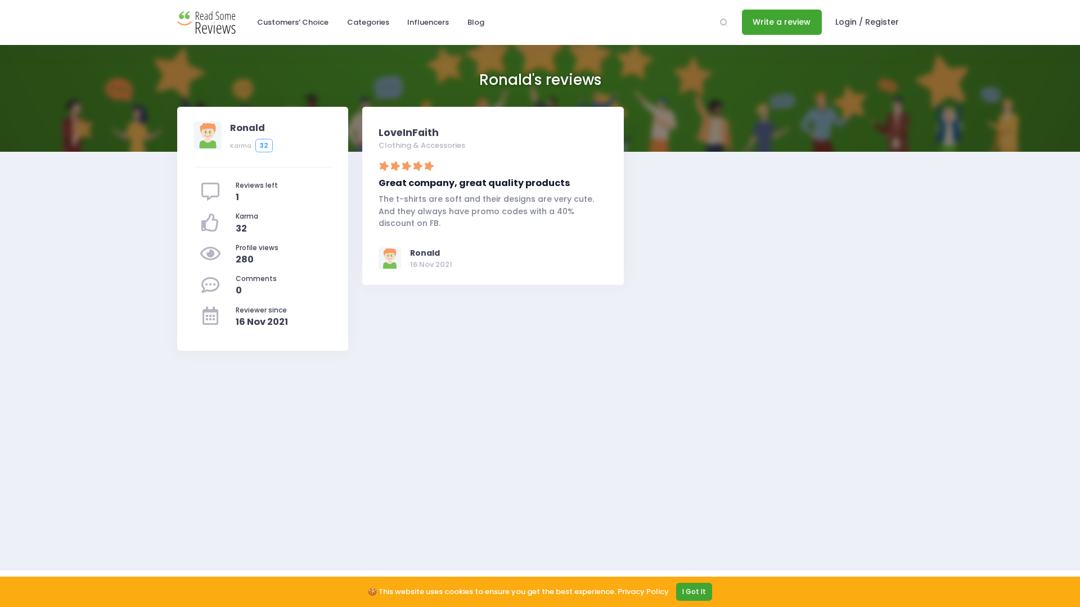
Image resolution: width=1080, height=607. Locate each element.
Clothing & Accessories (422, 145)
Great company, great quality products (474, 182)
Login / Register (867, 22)
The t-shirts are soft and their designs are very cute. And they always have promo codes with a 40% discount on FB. (486, 210)
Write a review (782, 22)
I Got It (694, 591)
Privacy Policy (643, 591)
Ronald (425, 253)
